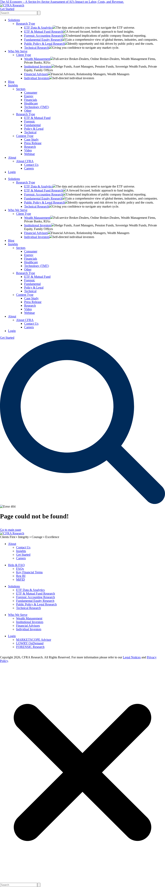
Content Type (24, 136)
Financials (30, 99)
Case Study (31, 139)
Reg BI (20, 576)
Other (27, 110)
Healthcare (31, 103)
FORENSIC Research (30, 647)
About (12, 157)
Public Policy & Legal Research (44, 43)
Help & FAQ (16, 565)
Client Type (23, 55)
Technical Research (36, 47)
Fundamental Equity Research (43, 39)
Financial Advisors (36, 74)
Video (28, 150)
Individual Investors (36, 78)
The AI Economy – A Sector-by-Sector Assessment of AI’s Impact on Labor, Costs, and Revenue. (62, 1)
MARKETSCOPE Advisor (33, 639)
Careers (29, 168)
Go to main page (10, 529)
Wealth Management (37, 59)
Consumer (30, 92)
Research (30, 146)
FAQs (20, 568)
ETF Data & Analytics (38, 27)
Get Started (7, 9)
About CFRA (25, 161)
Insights (13, 85)
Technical (30, 132)
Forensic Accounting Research (43, 35)
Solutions (14, 20)
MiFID (20, 579)
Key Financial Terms (29, 572)
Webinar (29, 154)
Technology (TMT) (36, 107)
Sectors (20, 89)
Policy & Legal (33, 128)
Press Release (32, 143)
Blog (11, 81)
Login (12, 172)
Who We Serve (17, 51)
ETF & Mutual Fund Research (43, 31)
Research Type (25, 23)
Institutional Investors (37, 66)
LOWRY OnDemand (29, 643)
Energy (28, 96)
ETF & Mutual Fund (37, 118)
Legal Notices (132, 657)
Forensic (29, 121)
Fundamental (32, 125)
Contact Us (31, 164)
